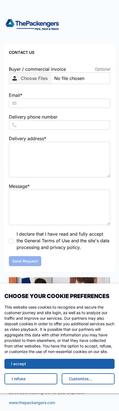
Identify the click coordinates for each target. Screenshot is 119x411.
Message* (19, 186)
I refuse (18, 378)
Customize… (80, 378)
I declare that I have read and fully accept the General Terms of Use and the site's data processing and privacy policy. (63, 240)
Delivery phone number (33, 117)
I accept (18, 363)
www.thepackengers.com (32, 402)
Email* (15, 95)
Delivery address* (27, 138)
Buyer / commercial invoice (37, 69)
